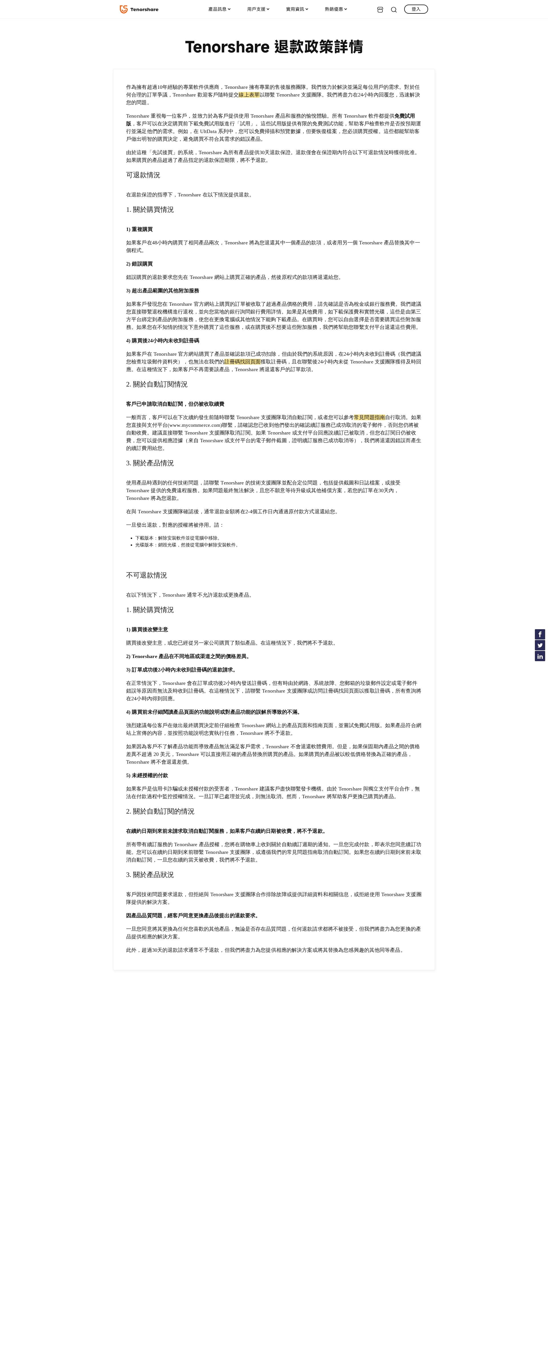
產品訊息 (217, 9)
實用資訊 (295, 9)
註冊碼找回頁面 (242, 362)
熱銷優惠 (334, 9)
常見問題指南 (369, 417)
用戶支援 (256, 9)
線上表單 (249, 95)
